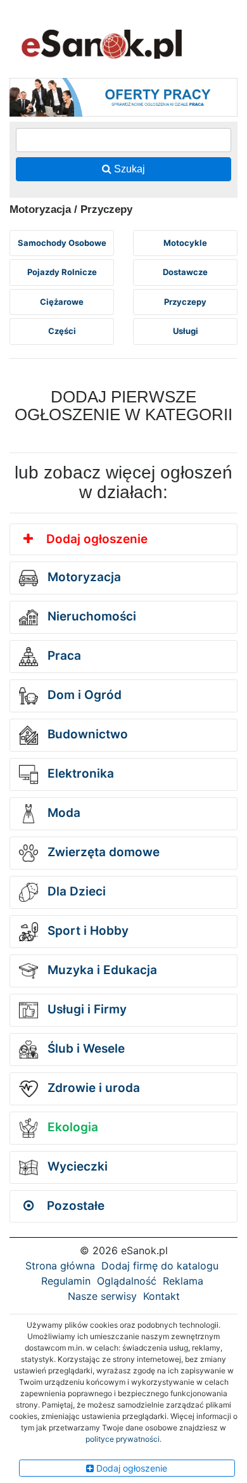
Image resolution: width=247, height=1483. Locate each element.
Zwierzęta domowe (102, 852)
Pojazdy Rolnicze (62, 272)
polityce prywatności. (124, 1439)
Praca (62, 655)
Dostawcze (185, 272)
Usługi (185, 331)
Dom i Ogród (83, 695)
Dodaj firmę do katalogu (159, 1265)
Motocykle (185, 243)
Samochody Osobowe (62, 243)
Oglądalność (126, 1280)
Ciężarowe (62, 302)
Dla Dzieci (75, 891)
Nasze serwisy (102, 1296)
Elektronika (79, 773)
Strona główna (60, 1265)
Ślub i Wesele (84, 1048)
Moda (62, 813)
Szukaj (128, 169)
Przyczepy (185, 302)
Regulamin (66, 1280)
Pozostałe (74, 1205)
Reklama (183, 1280)
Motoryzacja (82, 577)
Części (62, 331)
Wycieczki (76, 1166)
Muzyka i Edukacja (100, 970)
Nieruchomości (90, 616)
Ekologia (71, 1127)
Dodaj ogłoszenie (95, 539)
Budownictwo (86, 734)
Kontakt (161, 1296)
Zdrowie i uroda (92, 1088)
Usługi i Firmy (85, 1009)
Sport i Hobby (86, 930)
